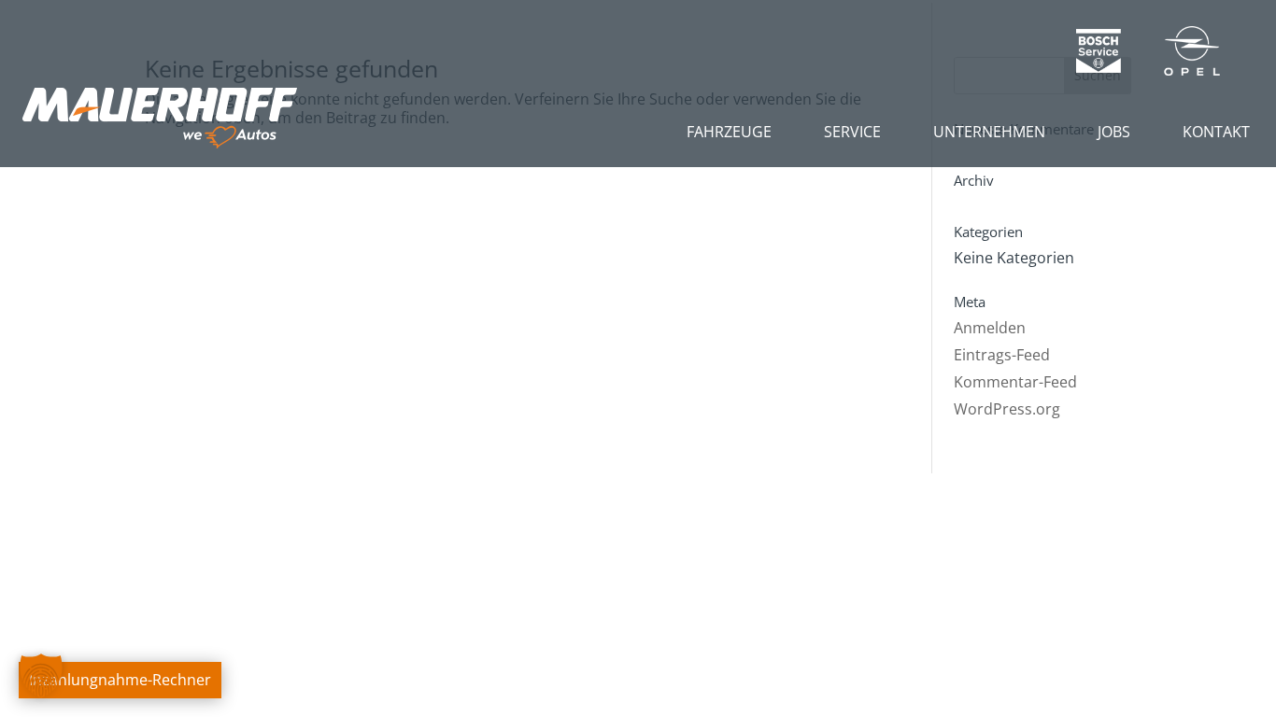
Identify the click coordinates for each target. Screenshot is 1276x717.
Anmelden (990, 327)
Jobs (1114, 131)
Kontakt (1216, 131)
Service (852, 131)
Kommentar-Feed (1015, 382)
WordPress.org (1007, 409)
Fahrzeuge (729, 131)
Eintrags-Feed (1002, 354)
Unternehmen (989, 131)
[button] (41, 676)
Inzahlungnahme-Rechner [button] (120, 679)
